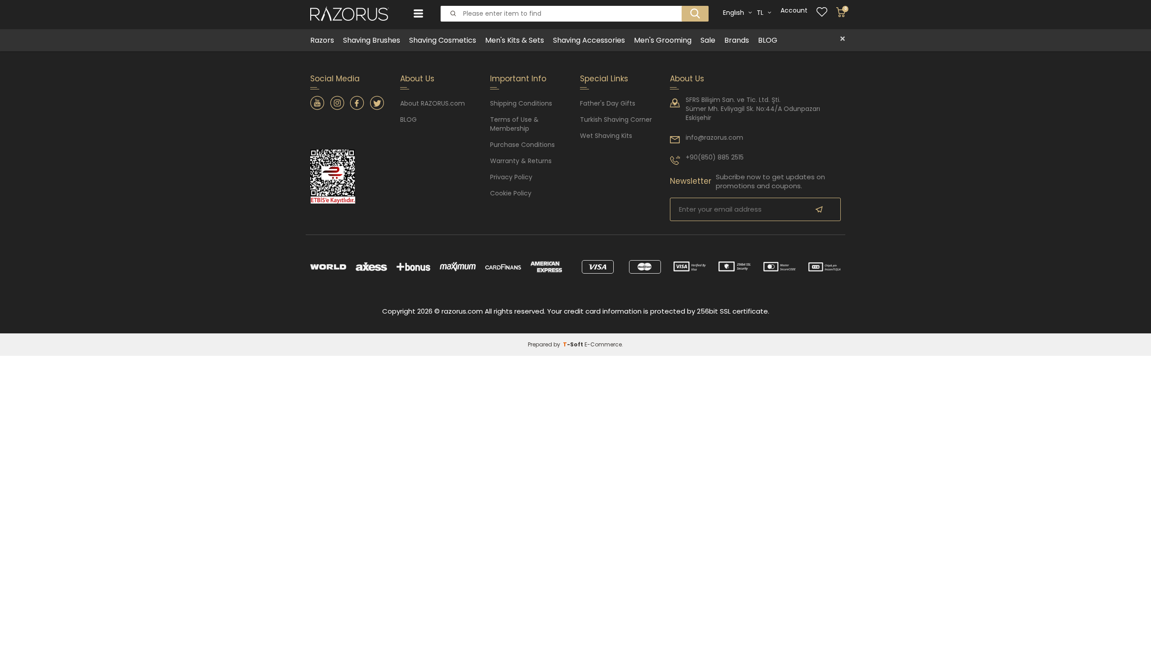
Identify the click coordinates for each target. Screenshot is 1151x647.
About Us (687, 78)
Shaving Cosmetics (442, 40)
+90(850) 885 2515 (715, 157)
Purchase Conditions (522, 144)
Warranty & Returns (521, 160)
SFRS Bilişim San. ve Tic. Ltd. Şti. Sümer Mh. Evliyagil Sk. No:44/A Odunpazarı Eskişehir (753, 108)
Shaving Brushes (371, 40)
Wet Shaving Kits (606, 135)
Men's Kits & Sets (514, 40)
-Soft (573, 344)
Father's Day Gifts (607, 103)
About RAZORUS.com (432, 103)
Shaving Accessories (589, 40)
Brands (736, 40)
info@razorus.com (714, 137)
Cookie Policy (510, 193)
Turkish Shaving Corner (616, 119)
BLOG (767, 40)
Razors (322, 40)
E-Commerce (603, 344)
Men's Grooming (662, 40)
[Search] (692, 6)
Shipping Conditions (521, 103)
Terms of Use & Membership (514, 124)
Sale (707, 40)
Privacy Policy (511, 177)
